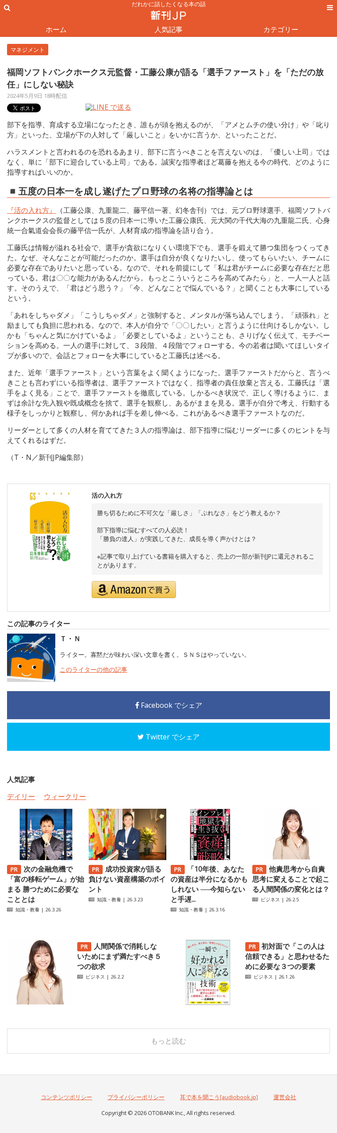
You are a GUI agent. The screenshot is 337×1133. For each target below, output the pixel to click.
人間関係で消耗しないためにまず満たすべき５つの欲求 (119, 956)
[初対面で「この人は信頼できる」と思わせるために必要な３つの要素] (208, 1003)
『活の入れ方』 (31, 210)
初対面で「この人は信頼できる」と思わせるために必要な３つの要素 (287, 956)
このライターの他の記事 (93, 669)
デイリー (21, 796)
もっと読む (168, 1041)
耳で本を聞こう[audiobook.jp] (219, 1097)
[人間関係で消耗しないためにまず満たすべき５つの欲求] (40, 1003)
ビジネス (270, 899)
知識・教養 (27, 909)
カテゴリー (280, 29)
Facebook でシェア (170, 705)
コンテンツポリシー (66, 1097)
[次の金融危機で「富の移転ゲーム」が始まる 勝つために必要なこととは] (46, 857)
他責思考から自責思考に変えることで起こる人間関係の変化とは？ (291, 879)
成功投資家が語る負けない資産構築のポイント (127, 879)
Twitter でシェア (172, 737)
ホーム (56, 29)
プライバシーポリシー (136, 1097)
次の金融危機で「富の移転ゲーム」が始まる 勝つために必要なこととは (45, 884)
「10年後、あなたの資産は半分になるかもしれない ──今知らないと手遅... (209, 884)
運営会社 (284, 1097)
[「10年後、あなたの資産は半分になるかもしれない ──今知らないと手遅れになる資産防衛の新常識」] (209, 857)
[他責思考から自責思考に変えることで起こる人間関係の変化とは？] (291, 857)
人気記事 (168, 29)
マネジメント (28, 50)
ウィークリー (65, 796)
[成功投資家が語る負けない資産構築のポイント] (127, 857)
